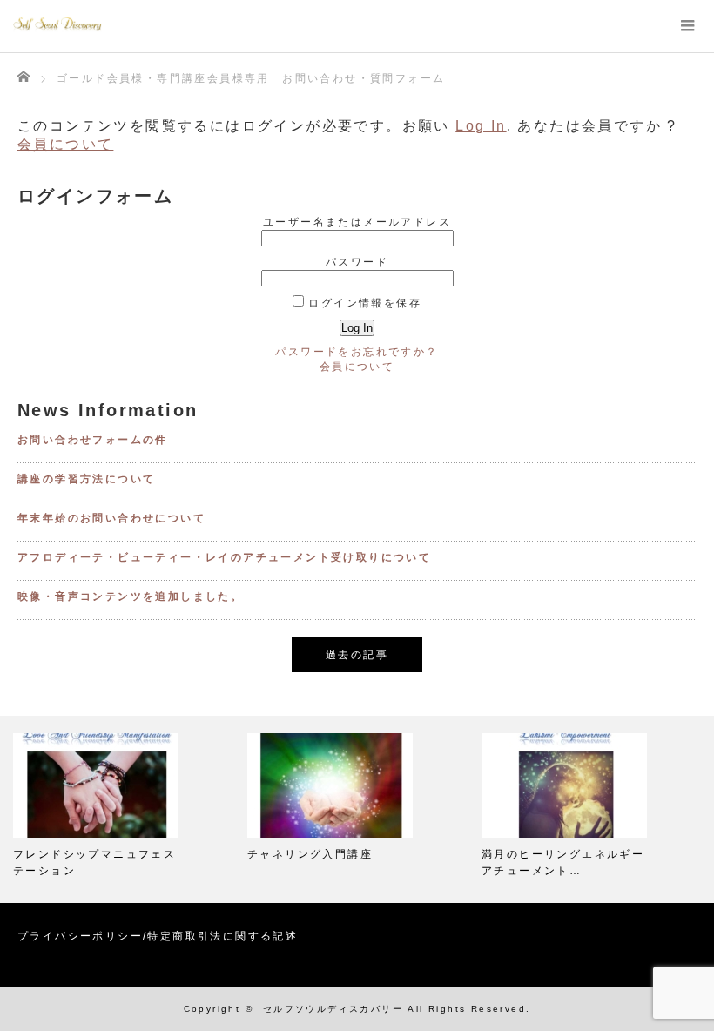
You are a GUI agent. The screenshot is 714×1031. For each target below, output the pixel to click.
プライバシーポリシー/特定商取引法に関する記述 (157, 936)
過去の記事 (357, 655)
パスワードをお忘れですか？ (356, 352)
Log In (480, 125)
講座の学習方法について (86, 479)
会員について (65, 144)
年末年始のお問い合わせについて (111, 518)
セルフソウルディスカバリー (333, 1009)
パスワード (357, 262)
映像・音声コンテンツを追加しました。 (130, 596)
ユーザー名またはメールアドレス (357, 222)
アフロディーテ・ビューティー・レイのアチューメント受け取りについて (224, 557)
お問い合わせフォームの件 (92, 440)
